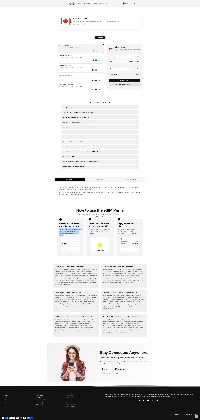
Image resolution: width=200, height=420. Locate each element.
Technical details (130, 179)
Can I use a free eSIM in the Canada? (72, 137)
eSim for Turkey (70, 397)
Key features (70, 179)
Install (196, 414)
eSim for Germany (71, 404)
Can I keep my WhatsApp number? (71, 122)
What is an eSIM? (67, 107)
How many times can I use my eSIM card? (73, 166)
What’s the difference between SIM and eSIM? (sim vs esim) (78, 112)
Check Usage (39, 397)
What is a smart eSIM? (68, 132)
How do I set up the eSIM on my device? (73, 146)
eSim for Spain (70, 395)
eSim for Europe (70, 406)
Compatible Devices (188, 414)
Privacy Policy (39, 402)
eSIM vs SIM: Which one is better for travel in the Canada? (78, 127)
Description (100, 179)
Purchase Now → (125, 80)
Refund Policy (39, 404)
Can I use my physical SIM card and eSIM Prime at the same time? (80, 161)
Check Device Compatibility (124, 84)
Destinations (178, 414)
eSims (6, 402)
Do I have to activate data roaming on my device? (75, 117)
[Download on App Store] (106, 369)
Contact (7, 400)
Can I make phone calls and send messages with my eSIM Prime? (80, 151)
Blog (6, 397)
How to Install (39, 395)
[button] (130, 3)
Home (6, 395)
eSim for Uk (69, 402)
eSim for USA (69, 400)
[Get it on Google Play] (120, 369)
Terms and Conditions (41, 400)
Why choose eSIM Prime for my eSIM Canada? (75, 141)
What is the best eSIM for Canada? (71, 156)
